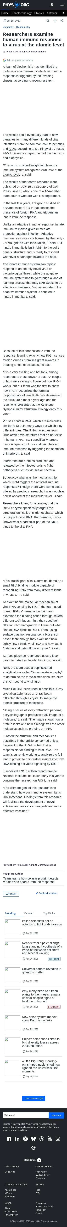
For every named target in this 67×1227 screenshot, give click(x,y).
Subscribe (56, 1115)
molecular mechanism (40, 602)
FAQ (38, 1193)
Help (38, 1190)
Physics (39, 13)
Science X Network (49, 1221)
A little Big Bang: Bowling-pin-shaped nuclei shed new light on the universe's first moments (41, 1066)
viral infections (12, 797)
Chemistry (8, 27)
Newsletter (41, 1210)
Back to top (30, 1160)
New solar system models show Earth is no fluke (39, 1018)
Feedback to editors (47, 893)
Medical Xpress (43, 1175)
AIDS (12, 148)
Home (5, 13)
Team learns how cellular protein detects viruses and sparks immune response (30, 880)
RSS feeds (10, 1196)
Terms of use (11, 1211)
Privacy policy (11, 1215)
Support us (41, 1203)
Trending (10, 913)
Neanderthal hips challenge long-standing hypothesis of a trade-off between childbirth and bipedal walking (42, 948)
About (7, 1208)
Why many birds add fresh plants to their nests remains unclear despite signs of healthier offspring (41, 996)
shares (10, 893)
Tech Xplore (41, 1172)
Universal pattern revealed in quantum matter (41, 970)
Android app (10, 1190)
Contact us (10, 1172)
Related (29, 913)
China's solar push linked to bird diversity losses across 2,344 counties (41, 1042)
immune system (13, 170)
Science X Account (44, 1206)
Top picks (49, 913)
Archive (39, 1213)
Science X (40, 1178)
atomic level (11, 174)
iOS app (8, 1193)
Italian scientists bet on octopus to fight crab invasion (42, 922)
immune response (15, 449)
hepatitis (58, 144)
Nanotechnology (22, 13)
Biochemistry (23, 27)
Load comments (34, 1098)
